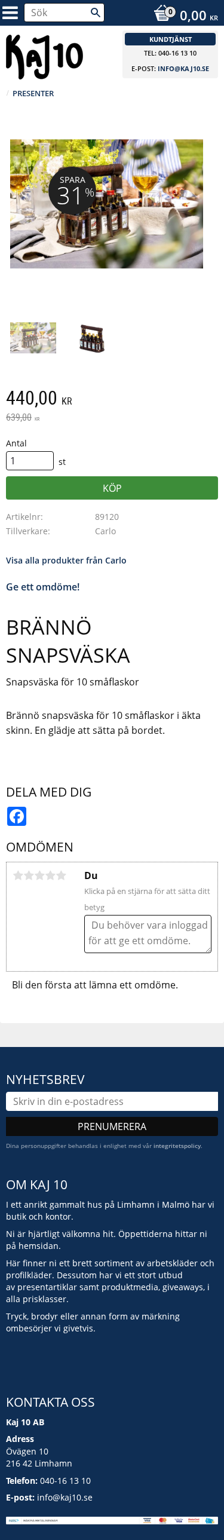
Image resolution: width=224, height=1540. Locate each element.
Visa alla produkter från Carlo (66, 560)
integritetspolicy (177, 1145)
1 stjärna (18, 875)
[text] (112, 399)
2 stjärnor (28, 875)
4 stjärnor (50, 875)
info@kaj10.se (183, 68)
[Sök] (96, 13)
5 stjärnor (61, 875)
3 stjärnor (39, 875)
